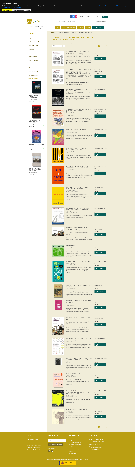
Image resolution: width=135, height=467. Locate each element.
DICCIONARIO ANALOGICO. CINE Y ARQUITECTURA (76, 89)
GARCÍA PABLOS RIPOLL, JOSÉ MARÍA (74, 304)
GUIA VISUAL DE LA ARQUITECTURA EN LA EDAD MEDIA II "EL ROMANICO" (78, 52)
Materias (73, 446)
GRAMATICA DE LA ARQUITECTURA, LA (78, 410)
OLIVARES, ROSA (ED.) (70, 151)
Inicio (52, 32)
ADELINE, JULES (69, 286)
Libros (57, 27)
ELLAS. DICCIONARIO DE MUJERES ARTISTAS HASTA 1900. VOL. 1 (76, 148)
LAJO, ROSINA (69, 247)
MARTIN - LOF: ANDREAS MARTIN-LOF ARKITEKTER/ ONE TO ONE (36, 169)
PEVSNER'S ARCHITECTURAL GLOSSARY (78, 261)
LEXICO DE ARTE (71, 246)
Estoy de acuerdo (7, 10)
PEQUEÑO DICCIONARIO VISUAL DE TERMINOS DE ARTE (77, 228)
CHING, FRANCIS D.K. (70, 340)
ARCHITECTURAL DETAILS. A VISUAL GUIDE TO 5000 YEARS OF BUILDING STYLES (79, 359)
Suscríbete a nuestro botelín (55, 444)
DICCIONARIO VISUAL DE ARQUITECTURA (78, 338)
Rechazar (28, 10)
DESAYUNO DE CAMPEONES (36, 144)
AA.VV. (67, 131)
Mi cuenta (73, 453)
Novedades (80, 27)
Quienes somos (74, 440)
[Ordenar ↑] (64, 46)
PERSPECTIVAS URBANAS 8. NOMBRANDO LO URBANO (78, 301)
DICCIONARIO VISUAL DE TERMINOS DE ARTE (78, 318)
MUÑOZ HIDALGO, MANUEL (72, 114)
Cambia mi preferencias (18, 10)
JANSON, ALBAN (69, 395)
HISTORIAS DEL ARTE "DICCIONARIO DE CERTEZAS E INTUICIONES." (78, 188)
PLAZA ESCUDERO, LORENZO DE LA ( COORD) (79, 56)
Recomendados (71, 27)
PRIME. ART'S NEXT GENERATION (76, 129)
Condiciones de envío (76, 442)
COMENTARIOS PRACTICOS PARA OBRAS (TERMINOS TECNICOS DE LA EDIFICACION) (78, 111)
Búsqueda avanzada (101, 21)
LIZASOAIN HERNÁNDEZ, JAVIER (73, 55)
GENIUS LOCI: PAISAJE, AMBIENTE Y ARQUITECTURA (35, 96)
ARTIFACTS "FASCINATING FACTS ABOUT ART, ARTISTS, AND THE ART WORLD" (78, 167)
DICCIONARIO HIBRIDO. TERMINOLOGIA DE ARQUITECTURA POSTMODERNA (78, 208)
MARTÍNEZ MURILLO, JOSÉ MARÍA (73, 231)
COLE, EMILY (69, 361)
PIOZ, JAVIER (69, 211)
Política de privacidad (76, 444)
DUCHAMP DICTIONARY (73, 374)
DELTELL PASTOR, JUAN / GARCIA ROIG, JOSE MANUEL (77, 92)
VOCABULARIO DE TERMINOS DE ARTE (78, 285)
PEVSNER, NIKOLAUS (70, 263)
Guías (63, 27)
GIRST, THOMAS (69, 375)
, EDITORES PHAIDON (70, 169)
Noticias (88, 27)
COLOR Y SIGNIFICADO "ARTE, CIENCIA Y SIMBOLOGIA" (35, 122)
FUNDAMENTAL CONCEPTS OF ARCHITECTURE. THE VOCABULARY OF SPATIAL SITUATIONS (78, 392)
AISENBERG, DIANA (70, 190)
